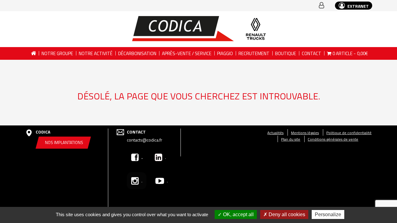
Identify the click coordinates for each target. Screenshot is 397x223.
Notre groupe (57, 53)
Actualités (275, 133)
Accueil (33, 53)
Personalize (328, 214)
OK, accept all (238, 214)
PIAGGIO (225, 53)
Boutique (285, 53)
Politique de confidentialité (349, 133)
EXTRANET (357, 6)
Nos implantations (64, 142)
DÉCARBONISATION (137, 53)
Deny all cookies (286, 214)
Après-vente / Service (187, 53)
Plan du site (290, 139)
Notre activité (96, 53)
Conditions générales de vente (333, 139)
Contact (311, 53)
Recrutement (254, 53)
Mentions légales (305, 133)
